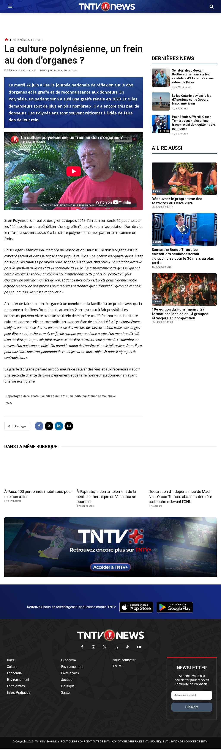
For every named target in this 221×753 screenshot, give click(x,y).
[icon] (6, 40)
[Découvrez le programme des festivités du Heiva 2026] (184, 178)
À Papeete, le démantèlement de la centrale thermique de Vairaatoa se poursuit (106, 496)
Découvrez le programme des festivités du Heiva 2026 (177, 201)
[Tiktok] (127, 647)
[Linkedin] (59, 426)
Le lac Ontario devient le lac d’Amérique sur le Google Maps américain (191, 99)
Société (157, 242)
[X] (49, 426)
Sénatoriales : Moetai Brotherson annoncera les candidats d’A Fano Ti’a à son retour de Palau (193, 76)
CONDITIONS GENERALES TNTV (130, 741)
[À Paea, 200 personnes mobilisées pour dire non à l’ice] (38, 470)
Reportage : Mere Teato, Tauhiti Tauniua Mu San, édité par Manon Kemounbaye (61, 396)
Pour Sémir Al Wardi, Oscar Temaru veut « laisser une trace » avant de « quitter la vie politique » (193, 122)
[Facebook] (39, 426)
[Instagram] (93, 647)
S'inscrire (191, 707)
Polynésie (20, 40)
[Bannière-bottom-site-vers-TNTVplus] (110, 576)
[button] (211, 6)
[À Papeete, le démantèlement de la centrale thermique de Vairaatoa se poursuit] (111, 470)
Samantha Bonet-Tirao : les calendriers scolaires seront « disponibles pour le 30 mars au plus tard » (183, 256)
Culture (37, 40)
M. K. (9, 403)
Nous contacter (124, 660)
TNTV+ (118, 666)
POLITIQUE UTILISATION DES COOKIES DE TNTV (179, 741)
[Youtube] (139, 647)
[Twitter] (105, 647)
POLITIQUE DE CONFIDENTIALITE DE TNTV (85, 741)
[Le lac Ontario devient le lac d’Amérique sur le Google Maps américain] (161, 101)
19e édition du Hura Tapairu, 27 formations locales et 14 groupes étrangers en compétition (180, 313)
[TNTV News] (110, 635)
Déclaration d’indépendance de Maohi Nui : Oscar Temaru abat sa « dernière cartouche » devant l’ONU (180, 496)
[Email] (69, 426)
